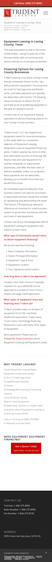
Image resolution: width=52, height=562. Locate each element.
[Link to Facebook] (46, 553)
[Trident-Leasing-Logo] (21, 13)
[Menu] (44, 13)
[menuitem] (44, 13)
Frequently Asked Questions (18, 338)
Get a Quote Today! (26, 448)
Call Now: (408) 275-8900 (26, 3)
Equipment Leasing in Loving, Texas (22, 22)
